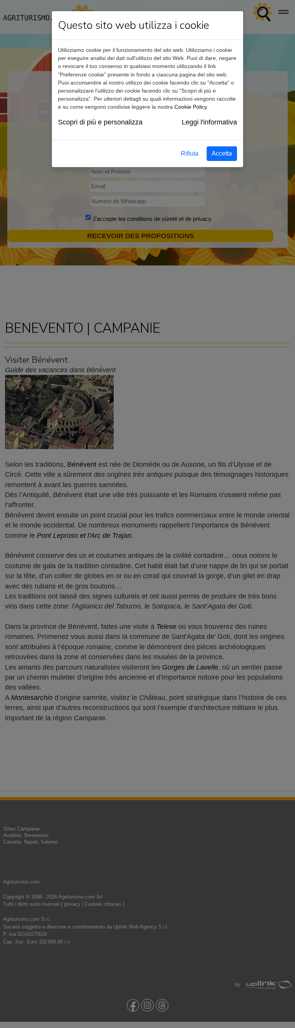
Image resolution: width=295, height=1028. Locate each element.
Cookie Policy (190, 107)
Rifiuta (190, 153)
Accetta (222, 153)
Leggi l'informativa (209, 122)
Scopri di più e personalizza (100, 122)
